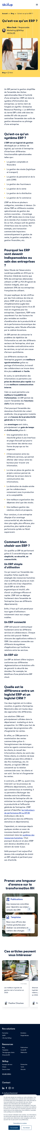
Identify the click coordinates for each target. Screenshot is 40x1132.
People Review (25, 1035)
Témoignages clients (8, 1052)
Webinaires (24, 1052)
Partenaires (24, 1064)
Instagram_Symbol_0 (10, 1088)
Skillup (5, 1061)
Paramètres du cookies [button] (20, 1123)
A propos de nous (7, 1064)
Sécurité (23, 1069)
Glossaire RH (6, 1055)
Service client (6, 1069)
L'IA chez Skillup (6, 1038)
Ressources (7, 1044)
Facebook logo (6, 1088)
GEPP (3, 1035)
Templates (5, 1050)
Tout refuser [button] (26, 1128)
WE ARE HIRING (6, 1074)
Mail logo (13, 1088)
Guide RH (23, 1050)
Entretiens (23, 1033)
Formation (5, 1033)
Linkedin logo (3, 1088)
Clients (4, 1067)
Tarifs (22, 1067)
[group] (15, 983)
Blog (3, 1047)
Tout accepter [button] (14, 1128)
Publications (24, 1047)
